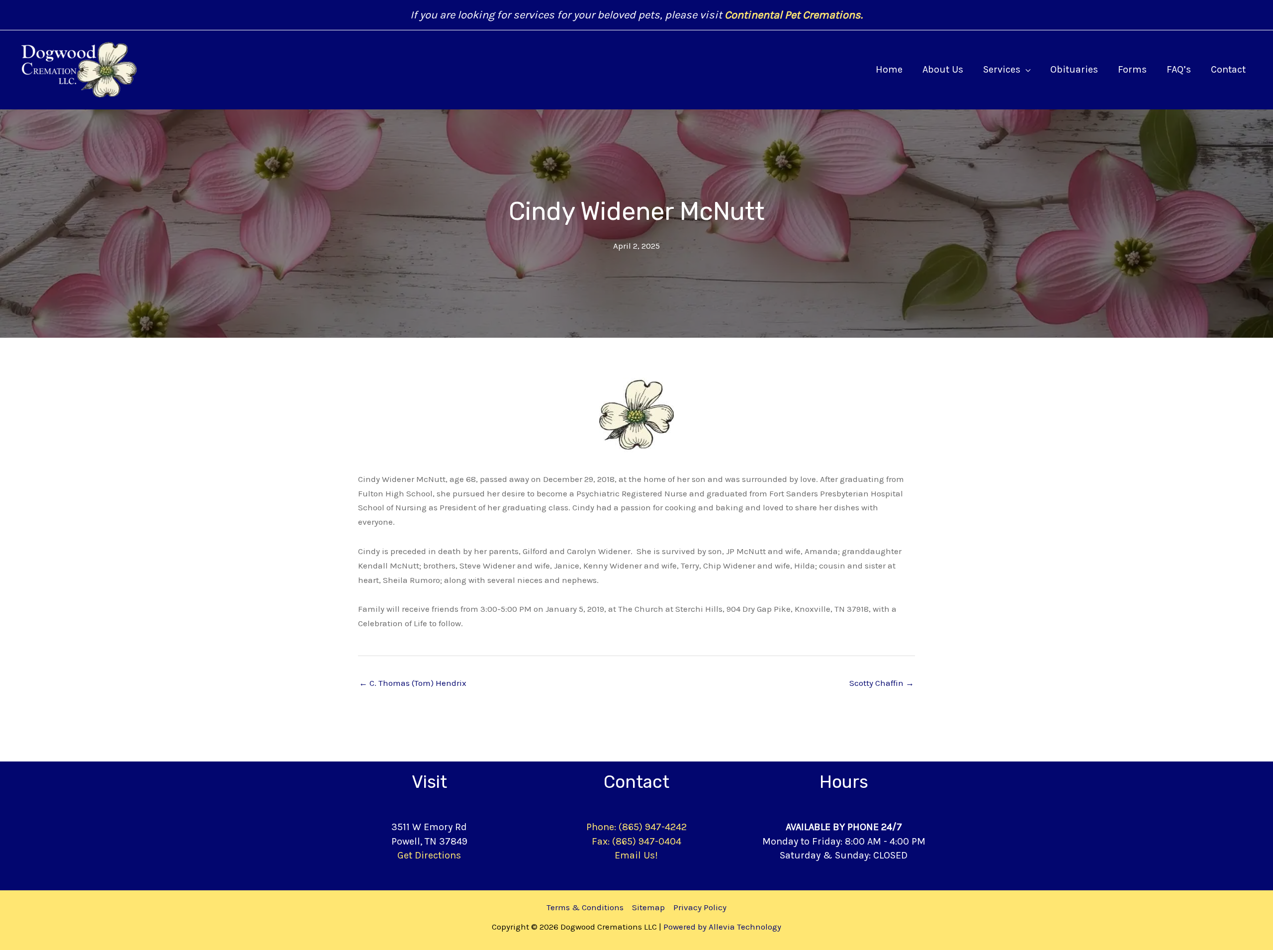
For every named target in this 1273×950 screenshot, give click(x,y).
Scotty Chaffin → (881, 683)
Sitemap (648, 907)
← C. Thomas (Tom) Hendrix (412, 683)
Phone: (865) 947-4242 (636, 827)
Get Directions (429, 855)
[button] (1025, 69)
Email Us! (636, 855)
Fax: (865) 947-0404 (636, 841)
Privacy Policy (700, 907)
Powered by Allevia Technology (722, 927)
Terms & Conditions (585, 907)
